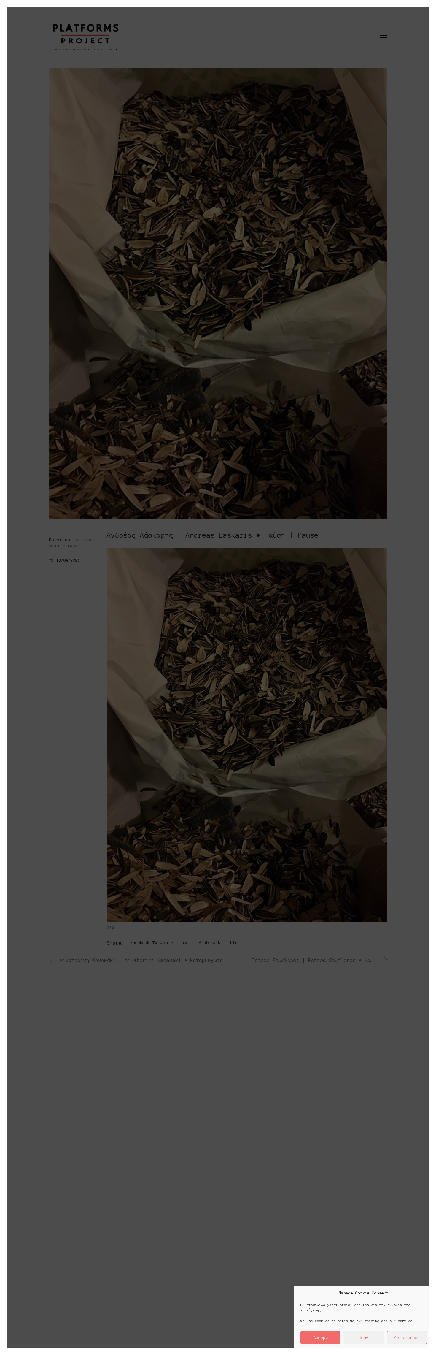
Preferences (407, 1337)
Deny (363, 1337)
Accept (321, 1337)
